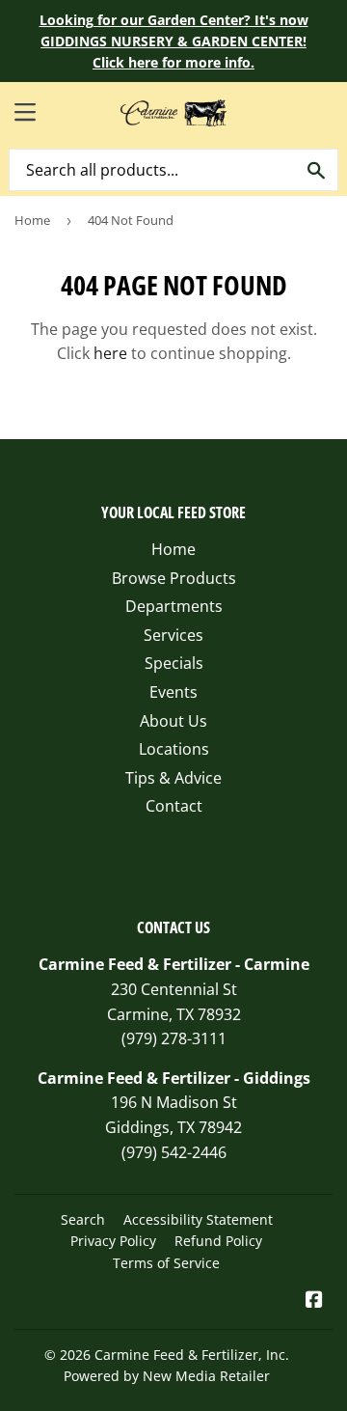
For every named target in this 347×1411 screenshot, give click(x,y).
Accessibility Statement (198, 1219)
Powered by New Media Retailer (167, 1376)
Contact (174, 805)
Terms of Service (166, 1263)
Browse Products (174, 578)
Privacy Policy (113, 1240)
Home (32, 220)
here (110, 353)
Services (173, 635)
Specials (174, 663)
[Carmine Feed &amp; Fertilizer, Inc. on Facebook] (314, 1301)
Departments (174, 606)
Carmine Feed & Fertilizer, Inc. (191, 1354)
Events (173, 692)
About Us (173, 721)
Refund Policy (218, 1240)
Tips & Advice (173, 777)
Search (83, 1219)
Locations (174, 749)
